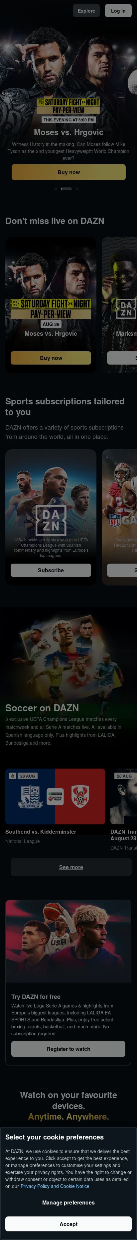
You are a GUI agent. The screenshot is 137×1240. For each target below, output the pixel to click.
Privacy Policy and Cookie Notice (55, 1186)
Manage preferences (68, 1202)
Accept (69, 1224)
